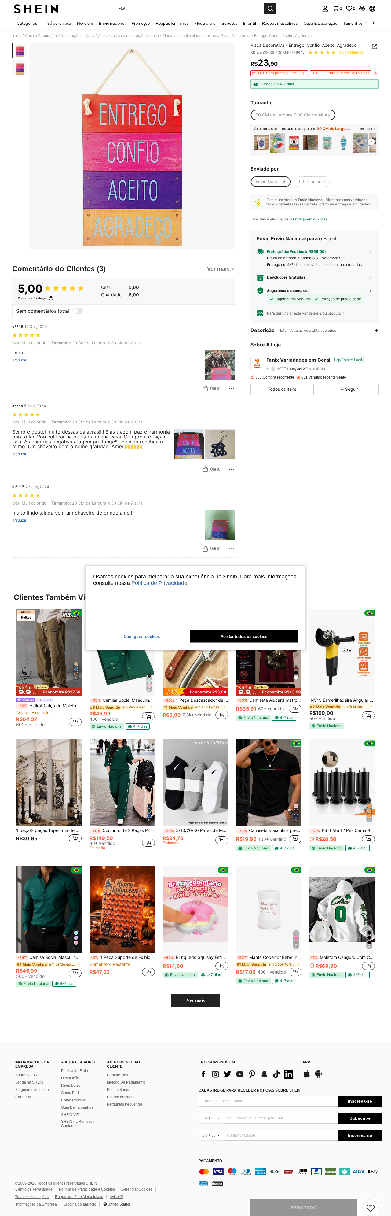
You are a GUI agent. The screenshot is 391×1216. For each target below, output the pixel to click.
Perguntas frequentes (125, 1104)
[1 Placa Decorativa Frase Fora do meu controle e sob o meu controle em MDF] (261, 143)
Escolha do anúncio (79, 1204)
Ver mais (195, 1000)
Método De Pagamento (126, 1082)
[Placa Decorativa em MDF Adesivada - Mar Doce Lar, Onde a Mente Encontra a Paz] (343, 143)
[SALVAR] (370, 1207)
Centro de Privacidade (34, 1189)
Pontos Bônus (118, 1090)
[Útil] (205, 388)
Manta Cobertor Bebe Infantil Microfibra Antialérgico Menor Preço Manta (269, 957)
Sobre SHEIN (26, 1075)
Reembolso (70, 1085)
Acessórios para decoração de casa (128, 36)
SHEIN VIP (70, 1115)
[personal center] (325, 8)
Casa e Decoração (41, 36)
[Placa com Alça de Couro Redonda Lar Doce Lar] (360, 143)
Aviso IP (116, 1197)
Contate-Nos (117, 1075)
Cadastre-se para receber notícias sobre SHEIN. (250, 1090)
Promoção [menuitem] (141, 23)
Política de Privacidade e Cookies (87, 1189)
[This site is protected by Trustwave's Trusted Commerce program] (203, 1183)
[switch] (77, 311)
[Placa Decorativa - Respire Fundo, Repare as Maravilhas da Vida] (327, 143)
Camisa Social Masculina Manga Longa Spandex (123, 700)
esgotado (304, 1207)
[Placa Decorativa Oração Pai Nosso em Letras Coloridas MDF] (310, 143)
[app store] (306, 1077)
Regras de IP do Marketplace (79, 1197)
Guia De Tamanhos (77, 1107)
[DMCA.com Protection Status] (217, 1183)
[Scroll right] (373, 23)
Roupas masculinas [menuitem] (280, 23)
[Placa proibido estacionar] (294, 143)
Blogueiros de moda (32, 1090)
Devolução (70, 1078)
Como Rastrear (73, 1100)
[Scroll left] (366, 23)
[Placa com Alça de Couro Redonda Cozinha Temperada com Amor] (277, 143)
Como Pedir (71, 1093)
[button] (362, 8)
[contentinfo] (290, 1171)
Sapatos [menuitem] (229, 23)
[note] (49, 690)
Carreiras (23, 1097)
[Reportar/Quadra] (231, 388)
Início (16, 36)
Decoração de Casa (77, 36)
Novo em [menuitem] (85, 23)
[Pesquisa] (270, 8)
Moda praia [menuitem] (205, 23)
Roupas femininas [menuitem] (172, 23)
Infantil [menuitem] (249, 23)
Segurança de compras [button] (288, 291)
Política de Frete (74, 1071)
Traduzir (19, 360)
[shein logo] (36, 8)
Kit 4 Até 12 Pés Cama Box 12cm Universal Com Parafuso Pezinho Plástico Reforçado (343, 830)
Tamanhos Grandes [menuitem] (361, 23)
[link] (337, 8)
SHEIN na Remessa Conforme (77, 1123)
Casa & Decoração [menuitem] (320, 23)
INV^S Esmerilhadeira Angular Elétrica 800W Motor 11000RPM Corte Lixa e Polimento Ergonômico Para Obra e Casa (342, 700)
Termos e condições (32, 1197)
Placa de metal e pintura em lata (190, 36)
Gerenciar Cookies (136, 1189)
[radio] (292, 115)
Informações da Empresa (36, 1204)
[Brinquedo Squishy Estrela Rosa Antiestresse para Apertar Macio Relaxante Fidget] (195, 909)
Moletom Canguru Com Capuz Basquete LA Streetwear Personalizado (343, 957)
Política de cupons (122, 1097)
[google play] (318, 1077)
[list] (247, 1074)
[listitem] (261, 143)
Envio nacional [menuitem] (112, 23)
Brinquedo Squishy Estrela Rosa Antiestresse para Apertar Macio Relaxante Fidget (196, 957)
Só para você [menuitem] (59, 23)
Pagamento (210, 1161)
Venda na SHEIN (29, 1082)
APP (306, 1062)
